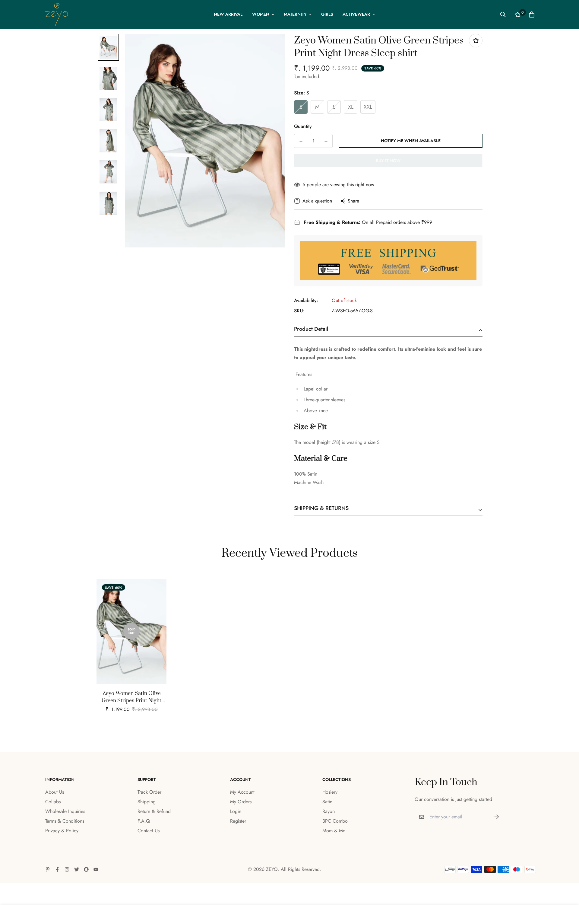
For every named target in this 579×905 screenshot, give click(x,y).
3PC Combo (335, 820)
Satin (327, 801)
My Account (242, 792)
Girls (327, 14)
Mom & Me (333, 830)
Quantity (303, 126)
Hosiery (329, 792)
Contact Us (149, 830)
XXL (368, 107)
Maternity (295, 14)
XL (350, 107)
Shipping (147, 801)
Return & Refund (154, 811)
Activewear (356, 14)
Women (260, 14)
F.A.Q (144, 820)
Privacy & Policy (61, 830)
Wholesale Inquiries (65, 811)
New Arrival (228, 14)
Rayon (328, 811)
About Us (54, 792)
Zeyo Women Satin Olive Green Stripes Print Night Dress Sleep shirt (131, 697)
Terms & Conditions (64, 820)
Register (238, 820)
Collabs (53, 801)
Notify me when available (411, 141)
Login (235, 811)
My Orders (241, 801)
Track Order (149, 792)
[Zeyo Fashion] (56, 14)
